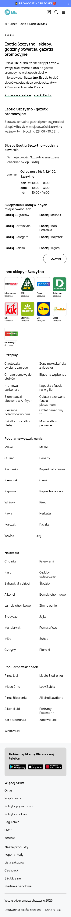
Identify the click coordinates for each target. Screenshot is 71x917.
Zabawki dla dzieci (17, 583)
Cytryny (10, 650)
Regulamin (12, 822)
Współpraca (13, 798)
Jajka (43, 616)
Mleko (9, 447)
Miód (8, 639)
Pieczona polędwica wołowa (17, 412)
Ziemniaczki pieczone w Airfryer (18, 399)
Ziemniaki (12, 480)
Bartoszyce (17, 226)
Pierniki (45, 650)
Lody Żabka (47, 687)
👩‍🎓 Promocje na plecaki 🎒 (35, 3)
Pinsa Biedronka (16, 698)
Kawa (8, 513)
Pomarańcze (48, 627)
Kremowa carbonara (12, 387)
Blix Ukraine (13, 878)
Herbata (45, 513)
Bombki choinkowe (52, 594)
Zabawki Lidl (48, 720)
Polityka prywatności (19, 806)
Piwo (42, 502)
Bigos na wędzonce (52, 374)
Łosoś (43, 480)
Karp (8, 572)
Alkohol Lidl (12, 709)
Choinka (10, 561)
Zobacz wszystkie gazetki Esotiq (28, 95)
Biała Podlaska (48, 228)
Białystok (51, 237)
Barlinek (50, 215)
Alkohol (10, 594)
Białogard (16, 237)
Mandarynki (13, 627)
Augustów (17, 215)
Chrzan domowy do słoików (18, 376)
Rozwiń (55, 258)
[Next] (68, 3)
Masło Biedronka (51, 675)
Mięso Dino (12, 687)
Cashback (11, 870)
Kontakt (10, 838)
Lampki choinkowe (18, 605)
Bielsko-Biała (15, 250)
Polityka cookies (16, 814)
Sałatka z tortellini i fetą (17, 423)
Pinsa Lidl (11, 675)
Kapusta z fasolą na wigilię (51, 387)
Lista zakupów (14, 862)
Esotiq (23, 24)
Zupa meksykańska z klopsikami (52, 365)
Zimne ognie (48, 605)
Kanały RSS (53, 910)
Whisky (10, 502)
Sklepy (13, 24)
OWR (8, 830)
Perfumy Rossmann (47, 711)
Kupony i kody (14, 854)
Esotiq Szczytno (38, 24)
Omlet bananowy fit (51, 412)
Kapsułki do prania (52, 469)
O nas (8, 790)
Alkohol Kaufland (51, 698)
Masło (43, 447)
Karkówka (11, 469)
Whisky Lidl (12, 731)
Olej (38, 536)
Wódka (9, 535)
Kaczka (44, 524)
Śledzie (44, 583)
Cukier (9, 458)
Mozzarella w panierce (48, 423)
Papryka (10, 491)
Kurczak (10, 524)
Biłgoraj (50, 248)
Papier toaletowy (51, 491)
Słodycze (11, 616)
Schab (43, 639)
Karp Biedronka (15, 720)
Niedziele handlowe (18, 886)
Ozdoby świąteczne (47, 574)
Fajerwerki (46, 561)
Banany (44, 458)
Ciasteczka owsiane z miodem (17, 365)
